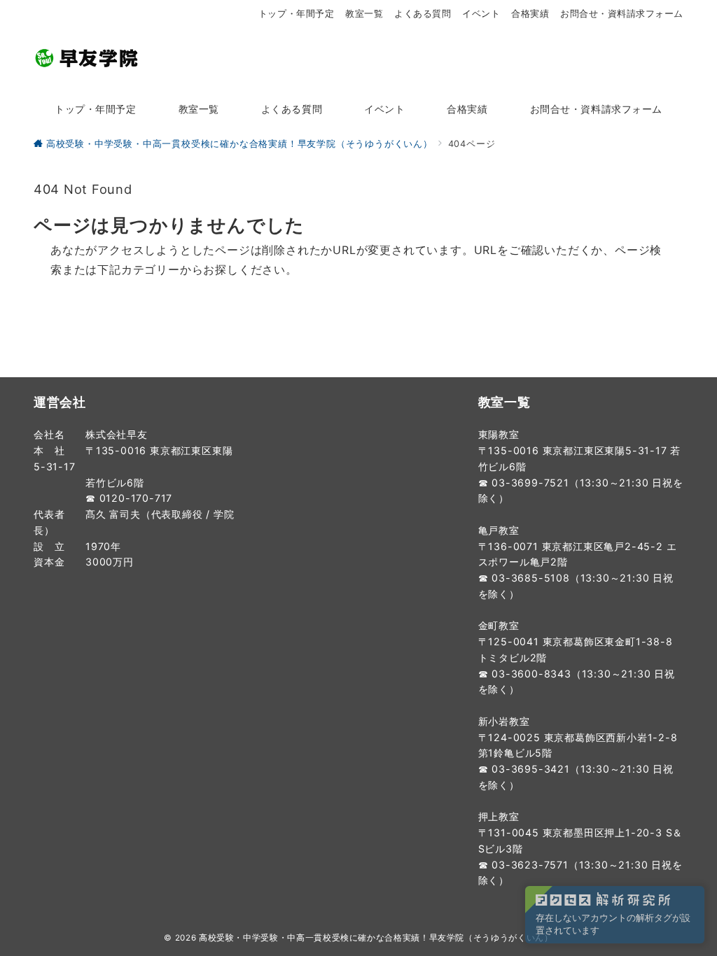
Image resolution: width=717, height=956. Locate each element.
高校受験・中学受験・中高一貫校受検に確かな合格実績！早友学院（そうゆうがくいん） (376, 938)
